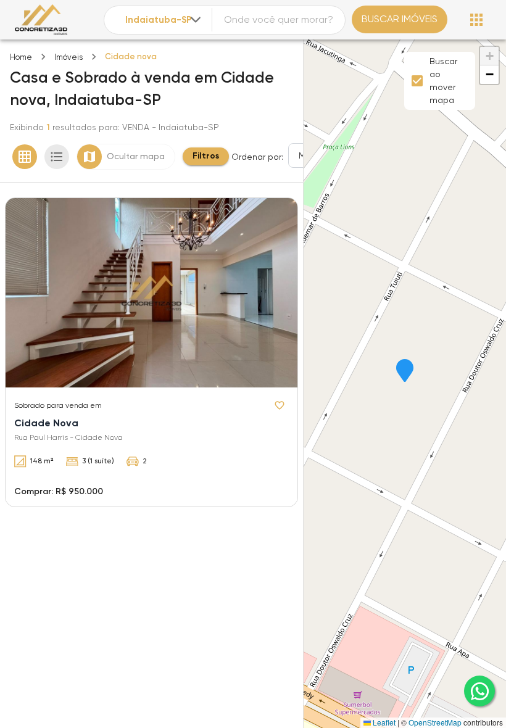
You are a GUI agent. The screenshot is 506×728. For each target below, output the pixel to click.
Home (21, 57)
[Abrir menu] (476, 19)
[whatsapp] (479, 691)
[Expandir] (195, 19)
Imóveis (68, 57)
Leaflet (383, 722)
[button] (404, 371)
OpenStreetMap (435, 722)
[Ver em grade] (24, 156)
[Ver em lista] (56, 156)
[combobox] (164, 20)
